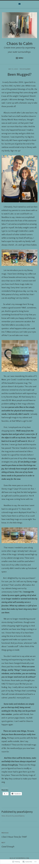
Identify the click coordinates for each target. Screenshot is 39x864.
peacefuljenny (25, 69)
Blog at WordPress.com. (19, 858)
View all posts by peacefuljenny (13, 816)
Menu (21, 58)
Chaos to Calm (19, 43)
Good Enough (8, 845)
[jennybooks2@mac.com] (19, 4)
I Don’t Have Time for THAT (14, 835)
